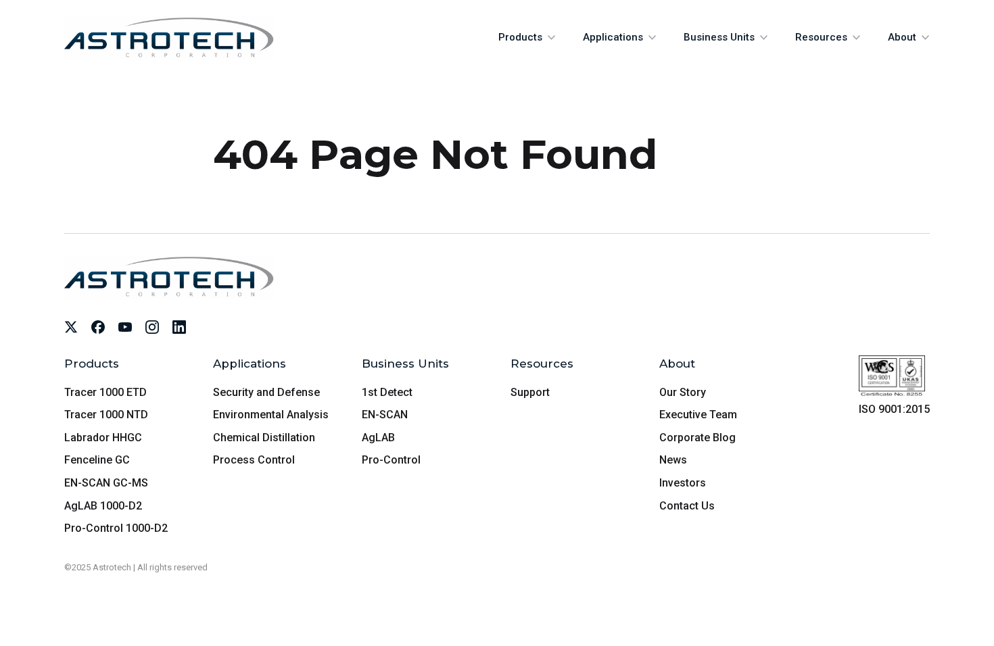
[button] (527, 37)
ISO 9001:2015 (894, 409)
